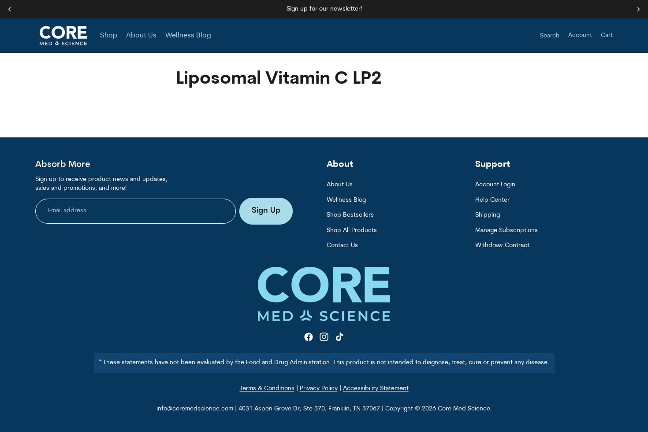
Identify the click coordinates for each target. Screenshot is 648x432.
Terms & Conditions (267, 388)
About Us (340, 185)
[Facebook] (308, 337)
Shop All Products (352, 230)
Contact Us (342, 245)
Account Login (495, 185)
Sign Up (266, 211)
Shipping (487, 215)
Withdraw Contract (502, 245)
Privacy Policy (319, 388)
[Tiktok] (339, 337)
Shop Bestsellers (350, 215)
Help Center (492, 200)
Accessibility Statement (376, 388)
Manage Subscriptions (506, 230)
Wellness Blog (346, 200)
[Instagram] (324, 337)
